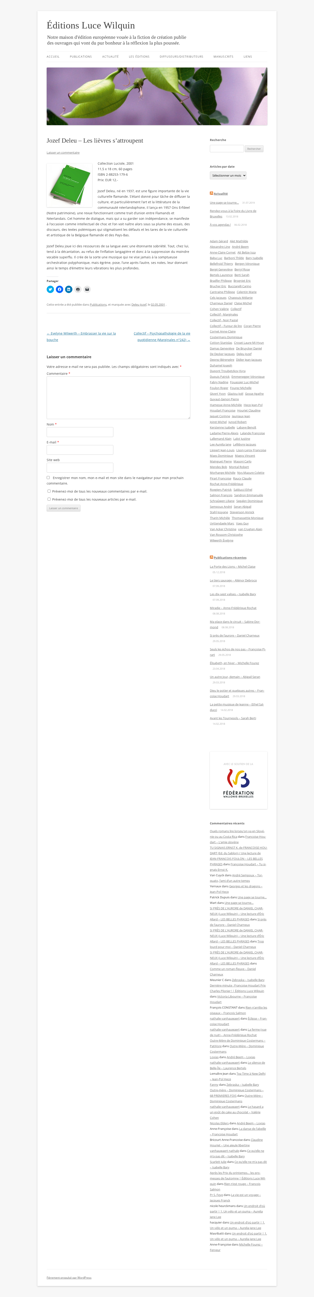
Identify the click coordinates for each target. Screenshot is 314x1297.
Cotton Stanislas (221, 343)
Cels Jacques (218, 298)
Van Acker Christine (223, 529)
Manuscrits (224, 57)
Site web (53, 460)
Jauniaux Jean (241, 416)
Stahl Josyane (219, 512)
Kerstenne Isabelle (222, 427)
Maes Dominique (221, 456)
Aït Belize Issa (246, 252)
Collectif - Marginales (224, 314)
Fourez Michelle (240, 388)
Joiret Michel (218, 422)
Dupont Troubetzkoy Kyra (227, 371)
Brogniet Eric (242, 281)
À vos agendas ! (220, 225)
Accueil (53, 57)
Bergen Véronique (247, 264)
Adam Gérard (219, 241)
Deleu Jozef (138, 304)
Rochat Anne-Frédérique (226, 484)
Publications (81, 57)
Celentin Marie (247, 292)
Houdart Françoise (222, 410)
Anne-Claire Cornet (223, 252)
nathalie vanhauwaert (225, 1018)
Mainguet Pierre (221, 461)
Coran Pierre (252, 326)
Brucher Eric (218, 286)
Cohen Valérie (219, 309)
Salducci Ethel (243, 490)
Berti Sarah (241, 275)
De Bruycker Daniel (249, 348)
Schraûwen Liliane (222, 501)
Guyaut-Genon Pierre (224, 399)
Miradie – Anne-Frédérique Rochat (233, 608)
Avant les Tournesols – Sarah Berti (233, 718)
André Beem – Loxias (241, 1057)
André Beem (240, 247)
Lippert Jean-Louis (222, 450)
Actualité (110, 57)
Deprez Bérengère (222, 360)
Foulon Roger (219, 388)
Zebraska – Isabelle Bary (248, 980)
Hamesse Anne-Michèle (226, 405)
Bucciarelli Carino (239, 286)
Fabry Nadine (219, 382)
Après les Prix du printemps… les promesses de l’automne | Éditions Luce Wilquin (237, 1178)
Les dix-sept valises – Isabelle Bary (233, 594)
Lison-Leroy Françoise (251, 450)
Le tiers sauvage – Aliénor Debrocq (233, 580)
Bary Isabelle (254, 258)
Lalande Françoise (252, 433)
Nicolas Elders (219, 1123)
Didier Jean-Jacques (249, 360)
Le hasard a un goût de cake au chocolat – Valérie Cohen (236, 1112)
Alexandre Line (220, 247)
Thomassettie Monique (247, 518)
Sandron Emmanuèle (248, 495)
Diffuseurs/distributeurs (181, 57)
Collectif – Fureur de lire (226, 326)
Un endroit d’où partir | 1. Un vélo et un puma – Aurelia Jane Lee (237, 1211)
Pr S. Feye (216, 1195)
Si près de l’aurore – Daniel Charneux (235, 635)
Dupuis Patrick (220, 377)
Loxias (214, 1057)
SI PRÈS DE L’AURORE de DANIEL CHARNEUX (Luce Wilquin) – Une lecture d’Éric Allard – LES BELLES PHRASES (237, 913)
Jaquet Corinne (220, 416)
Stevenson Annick (242, 512)
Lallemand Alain (220, 439)
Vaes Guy (242, 523)
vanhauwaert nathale (224, 1151)
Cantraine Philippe (222, 292)
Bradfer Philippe (221, 281)
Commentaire (58, 373)
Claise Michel (243, 303)
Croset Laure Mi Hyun (249, 343)
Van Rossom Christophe (226, 535)
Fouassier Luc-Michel (244, 382)
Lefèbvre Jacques (244, 444)
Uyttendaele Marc (222, 523)
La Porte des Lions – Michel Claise (232, 566)
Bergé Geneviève (221, 269)
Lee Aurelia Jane (220, 444)
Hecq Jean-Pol (253, 405)
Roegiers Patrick (221, 490)
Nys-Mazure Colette (250, 473)
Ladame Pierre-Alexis (224, 433)
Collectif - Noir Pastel (224, 320)
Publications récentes (230, 557)
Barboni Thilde (234, 258)
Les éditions (139, 57)
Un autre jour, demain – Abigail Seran (235, 677)
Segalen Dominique (249, 501)
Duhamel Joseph (221, 365)
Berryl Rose (242, 269)
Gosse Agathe (254, 394)
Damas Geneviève (222, 348)
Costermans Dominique (226, 337)
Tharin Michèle (220, 518)
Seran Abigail (242, 507)
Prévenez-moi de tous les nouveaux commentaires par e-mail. (99, 491)
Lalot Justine (241, 439)
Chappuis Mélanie (240, 298)
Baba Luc (216, 258)
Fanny (214, 1085)
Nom (52, 424)
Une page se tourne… (224, 202)
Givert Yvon (218, 394)
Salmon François (221, 495)
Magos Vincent (245, 456)
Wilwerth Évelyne (221, 540)
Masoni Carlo (242, 461)
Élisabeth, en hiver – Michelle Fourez (234, 663)
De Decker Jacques (222, 354)
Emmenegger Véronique (248, 377)
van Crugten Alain (250, 529)
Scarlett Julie (218, 1162)
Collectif (236, 309)
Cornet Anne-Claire (223, 331)
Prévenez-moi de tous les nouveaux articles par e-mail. (94, 499)
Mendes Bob (218, 467)
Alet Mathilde (239, 241)
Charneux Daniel (221, 303)
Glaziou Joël (235, 394)
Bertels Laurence (221, 275)
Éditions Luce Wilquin (91, 25)
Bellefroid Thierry (221, 264)
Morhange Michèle (222, 473)
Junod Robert (237, 422)
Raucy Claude (242, 478)
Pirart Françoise (220, 478)
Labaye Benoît (246, 427)
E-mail (53, 442)
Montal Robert (239, 467)
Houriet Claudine (248, 410)
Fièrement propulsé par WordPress (69, 1278)
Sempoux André (221, 507)
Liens (248, 57)
